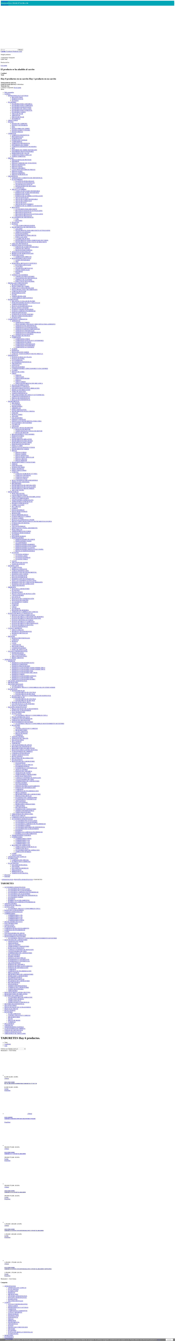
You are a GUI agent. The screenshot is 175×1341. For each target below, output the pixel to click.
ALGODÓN (15, 534)
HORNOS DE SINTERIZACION (25, 787)
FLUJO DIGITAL (13, 863)
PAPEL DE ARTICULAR (19, 649)
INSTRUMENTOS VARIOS (20, 449)
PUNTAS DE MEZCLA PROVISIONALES (25, 623)
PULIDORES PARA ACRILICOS (22, 110)
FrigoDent (7, 1090)
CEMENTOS (12, 133)
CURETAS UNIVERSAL (23, 475)
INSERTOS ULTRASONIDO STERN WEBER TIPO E (28, 669)
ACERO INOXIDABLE (22, 260)
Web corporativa (9, 92)
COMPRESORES (17, 837)
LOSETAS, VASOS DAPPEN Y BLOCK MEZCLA (27, 353)
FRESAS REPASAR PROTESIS (21, 160)
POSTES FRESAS (17, 132)
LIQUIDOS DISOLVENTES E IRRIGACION (25, 388)
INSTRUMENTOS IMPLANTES (22, 439)
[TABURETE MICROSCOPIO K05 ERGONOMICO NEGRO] (16, 1113)
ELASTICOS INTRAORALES (24, 181)
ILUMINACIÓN (13, 858)
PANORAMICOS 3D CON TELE (25, 699)
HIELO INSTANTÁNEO (19, 656)
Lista (5, 1046)
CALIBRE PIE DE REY (22, 238)
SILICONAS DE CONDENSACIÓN (23, 598)
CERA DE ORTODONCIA (20, 243)
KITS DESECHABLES (19, 536)
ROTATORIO (16, 725)
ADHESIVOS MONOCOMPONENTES (27, 329)
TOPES (17, 273)
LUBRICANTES (17, 567)
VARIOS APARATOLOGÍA (20, 755)
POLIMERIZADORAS (22, 766)
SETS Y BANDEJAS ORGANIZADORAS (25, 480)
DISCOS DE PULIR (18, 117)
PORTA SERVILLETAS (19, 409)
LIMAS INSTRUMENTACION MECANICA (29, 383)
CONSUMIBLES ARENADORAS (22, 298)
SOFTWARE (16, 866)
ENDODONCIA (13, 355)
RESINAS (15, 641)
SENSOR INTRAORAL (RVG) (21, 702)
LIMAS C (18, 380)
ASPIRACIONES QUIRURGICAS (26, 847)
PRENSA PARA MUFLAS (23, 796)
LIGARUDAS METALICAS (24, 268)
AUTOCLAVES (17, 713)
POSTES (10, 122)
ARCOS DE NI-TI (20, 202)
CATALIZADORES (18, 595)
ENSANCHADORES (18, 367)
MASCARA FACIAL (18, 493)
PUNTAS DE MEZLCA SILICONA (22, 625)
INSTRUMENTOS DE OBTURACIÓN (24, 485)
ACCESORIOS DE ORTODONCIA (23, 217)
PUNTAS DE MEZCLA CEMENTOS (23, 621)
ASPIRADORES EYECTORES (21, 531)
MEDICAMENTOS (18, 658)
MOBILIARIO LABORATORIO (25, 804)
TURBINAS (19, 735)
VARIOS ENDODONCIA (19, 393)
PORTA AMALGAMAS (19, 470)
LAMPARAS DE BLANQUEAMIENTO (24, 817)
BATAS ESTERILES (18, 510)
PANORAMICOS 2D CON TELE (25, 692)
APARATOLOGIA (10, 659)
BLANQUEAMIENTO (19, 284)
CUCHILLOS (16, 424)
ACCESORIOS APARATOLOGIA (22, 819)
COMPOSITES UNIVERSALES (25, 344)
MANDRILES (16, 118)
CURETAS (15, 472)
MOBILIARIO (8, 1335)
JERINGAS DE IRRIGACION (21, 390)
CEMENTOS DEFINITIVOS (20, 135)
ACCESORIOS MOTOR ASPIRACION (27, 850)
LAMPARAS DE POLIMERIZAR (22, 718)
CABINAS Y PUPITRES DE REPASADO (28, 778)
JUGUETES (15, 222)
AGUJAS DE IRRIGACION (20, 385)
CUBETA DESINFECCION (20, 570)
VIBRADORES (20, 806)
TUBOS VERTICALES (22, 270)
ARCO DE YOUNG (18, 490)
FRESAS (10, 158)
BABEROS (15, 524)
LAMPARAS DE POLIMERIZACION (27, 791)
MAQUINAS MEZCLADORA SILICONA (25, 750)
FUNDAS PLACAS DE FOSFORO (22, 314)
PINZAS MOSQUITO (22, 455)
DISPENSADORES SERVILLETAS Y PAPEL (29, 549)
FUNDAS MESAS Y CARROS (21, 516)
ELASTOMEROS (17, 179)
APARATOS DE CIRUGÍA (20, 738)
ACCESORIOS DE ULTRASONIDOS (27, 829)
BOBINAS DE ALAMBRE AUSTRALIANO (29, 196)
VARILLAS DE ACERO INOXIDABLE (27, 191)
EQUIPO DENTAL (17, 686)
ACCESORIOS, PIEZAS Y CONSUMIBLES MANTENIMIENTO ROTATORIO (39, 723)
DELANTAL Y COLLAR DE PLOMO (23, 301)
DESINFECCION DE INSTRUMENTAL (24, 572)
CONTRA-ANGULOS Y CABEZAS (26, 728)
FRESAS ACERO (17, 171)
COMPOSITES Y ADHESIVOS (17, 319)
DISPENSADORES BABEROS (25, 544)
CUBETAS (15, 605)
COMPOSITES (16, 337)
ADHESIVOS (16, 321)
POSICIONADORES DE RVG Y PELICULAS (26, 303)
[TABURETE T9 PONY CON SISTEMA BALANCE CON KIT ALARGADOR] (15, 1222)
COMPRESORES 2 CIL (22, 843)
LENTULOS (15, 365)
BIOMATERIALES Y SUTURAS (18, 95)
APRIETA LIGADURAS (22, 232)
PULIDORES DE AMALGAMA (21, 109)
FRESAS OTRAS (17, 166)
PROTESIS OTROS (18, 646)
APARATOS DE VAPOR (23, 773)
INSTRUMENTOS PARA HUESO (22, 441)
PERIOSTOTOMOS (18, 436)
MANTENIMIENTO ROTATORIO (22, 722)
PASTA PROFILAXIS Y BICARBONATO (24, 289)
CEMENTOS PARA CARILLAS (22, 155)
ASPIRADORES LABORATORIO (25, 774)
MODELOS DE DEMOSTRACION (22, 253)
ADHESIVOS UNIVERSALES (24, 330)
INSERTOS (11, 661)
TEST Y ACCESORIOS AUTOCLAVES (24, 580)
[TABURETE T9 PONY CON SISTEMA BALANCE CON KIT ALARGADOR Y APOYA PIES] (15, 1260)
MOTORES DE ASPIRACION (21, 845)
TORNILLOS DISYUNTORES (24, 276)
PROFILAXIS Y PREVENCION (18, 283)
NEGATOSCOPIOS (18, 740)
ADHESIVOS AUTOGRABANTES (26, 327)
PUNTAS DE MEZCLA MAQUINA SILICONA (26, 618)
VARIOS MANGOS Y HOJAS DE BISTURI (28, 431)
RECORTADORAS (21, 807)
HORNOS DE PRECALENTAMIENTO (27, 786)
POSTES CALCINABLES (20, 125)
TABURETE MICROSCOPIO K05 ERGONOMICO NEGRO (19, 1118)
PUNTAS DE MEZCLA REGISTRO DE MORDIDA (28, 616)
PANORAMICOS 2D (18, 690)
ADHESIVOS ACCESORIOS (24, 334)
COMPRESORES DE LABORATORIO (27, 781)
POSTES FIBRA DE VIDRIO (21, 128)
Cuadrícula (7, 1044)
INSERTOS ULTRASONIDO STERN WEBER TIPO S (28, 667)
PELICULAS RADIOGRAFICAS (22, 306)
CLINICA (7, 94)
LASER (14, 853)
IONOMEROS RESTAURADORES (23, 151)
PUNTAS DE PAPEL (18, 358)
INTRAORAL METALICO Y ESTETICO (24, 263)
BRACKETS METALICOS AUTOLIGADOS (29, 214)
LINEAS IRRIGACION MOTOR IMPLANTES (26, 496)
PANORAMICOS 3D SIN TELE (25, 700)
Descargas (7, 875)
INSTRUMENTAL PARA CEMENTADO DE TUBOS (31, 240)
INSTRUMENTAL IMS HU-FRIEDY (23, 488)
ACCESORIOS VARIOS (22, 825)
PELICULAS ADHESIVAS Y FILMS (23, 520)
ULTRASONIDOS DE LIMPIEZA (22, 751)
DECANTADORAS (21, 802)
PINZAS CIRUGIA (21, 459)
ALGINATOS (16, 608)
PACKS (17, 727)
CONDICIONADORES (19, 648)
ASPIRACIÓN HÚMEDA (23, 852)
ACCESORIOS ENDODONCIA (21, 362)
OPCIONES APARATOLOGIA (17, 681)
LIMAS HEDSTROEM (22, 378)
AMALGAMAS (13, 120)
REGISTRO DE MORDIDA (20, 610)
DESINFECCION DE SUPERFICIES (23, 579)
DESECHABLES (13, 492)
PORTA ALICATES (21, 237)
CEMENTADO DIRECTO (23, 257)
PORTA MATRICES (18, 469)
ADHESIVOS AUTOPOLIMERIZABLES (28, 332)
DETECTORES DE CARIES (20, 286)
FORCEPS (15, 413)
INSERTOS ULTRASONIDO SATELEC (24, 676)
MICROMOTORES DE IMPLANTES (23, 748)
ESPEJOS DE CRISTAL (22, 248)
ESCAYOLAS (16, 597)
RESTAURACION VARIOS (20, 352)
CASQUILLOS (16, 644)
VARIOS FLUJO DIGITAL (20, 873)
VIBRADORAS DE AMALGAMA (22, 814)
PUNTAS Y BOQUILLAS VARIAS (22, 620)
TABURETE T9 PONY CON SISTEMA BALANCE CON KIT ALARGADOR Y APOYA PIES (28, 1268)
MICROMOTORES (21, 730)
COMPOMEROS (17, 141)
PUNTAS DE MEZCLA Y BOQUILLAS (20, 613)
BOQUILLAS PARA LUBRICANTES (23, 615)
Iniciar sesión (4, 5)
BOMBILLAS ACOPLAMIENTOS (26, 833)
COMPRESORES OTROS (23, 838)
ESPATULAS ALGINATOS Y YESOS (23, 447)
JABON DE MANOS (18, 585)
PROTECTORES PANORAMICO (22, 316)
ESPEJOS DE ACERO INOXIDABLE (27, 247)
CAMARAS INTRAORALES (21, 753)
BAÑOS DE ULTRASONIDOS (21, 710)
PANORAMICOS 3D (18, 697)
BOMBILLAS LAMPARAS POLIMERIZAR (29, 832)
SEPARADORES (17, 406)
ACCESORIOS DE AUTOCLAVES (26, 820)
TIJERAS (14, 464)
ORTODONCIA (13, 176)
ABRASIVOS (16, 115)
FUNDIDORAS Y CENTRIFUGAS (26, 768)
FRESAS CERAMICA (18, 168)
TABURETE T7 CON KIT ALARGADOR (15, 1153)
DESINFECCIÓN (13, 566)
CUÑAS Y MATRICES (15, 628)
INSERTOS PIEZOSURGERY (21, 666)
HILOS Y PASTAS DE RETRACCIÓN (23, 593)
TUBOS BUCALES (18, 255)
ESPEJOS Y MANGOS (19, 419)
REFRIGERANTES (18, 653)
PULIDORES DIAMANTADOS (21, 107)
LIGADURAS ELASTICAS (23, 184)
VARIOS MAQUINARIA (23, 812)
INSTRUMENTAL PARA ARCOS (25, 235)
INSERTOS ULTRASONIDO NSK (22, 671)
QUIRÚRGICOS (17, 138)
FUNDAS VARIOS (17, 518)
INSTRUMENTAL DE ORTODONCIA (24, 227)
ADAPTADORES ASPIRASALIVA (22, 500)
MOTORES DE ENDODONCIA (22, 746)
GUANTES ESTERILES (22, 557)
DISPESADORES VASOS (23, 541)
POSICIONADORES (21, 234)
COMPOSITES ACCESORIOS (24, 347)
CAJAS (14, 643)
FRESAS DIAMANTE (18, 164)
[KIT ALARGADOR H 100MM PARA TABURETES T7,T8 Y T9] (15, 1075)
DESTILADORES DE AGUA (21, 717)
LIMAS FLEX (19, 377)
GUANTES (15, 552)
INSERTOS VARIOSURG (20, 664)
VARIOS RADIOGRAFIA (20, 304)
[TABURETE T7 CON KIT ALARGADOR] (15, 1145)
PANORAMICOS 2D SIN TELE (25, 694)
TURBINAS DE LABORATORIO (25, 809)
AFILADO (15, 416)
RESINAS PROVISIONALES (21, 638)
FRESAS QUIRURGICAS (20, 174)
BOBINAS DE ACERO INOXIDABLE (27, 192)
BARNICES (15, 350)
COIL (17, 219)
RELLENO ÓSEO (17, 97)
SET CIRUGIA (16, 506)
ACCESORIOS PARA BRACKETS (26, 209)
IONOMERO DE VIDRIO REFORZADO (24, 150)
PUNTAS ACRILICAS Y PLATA (22, 357)
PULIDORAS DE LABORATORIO (26, 797)
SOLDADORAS (20, 763)
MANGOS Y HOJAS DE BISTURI (22, 427)
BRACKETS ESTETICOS (23, 212)
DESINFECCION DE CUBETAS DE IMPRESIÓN (27, 582)
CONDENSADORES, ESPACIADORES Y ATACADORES (30, 368)
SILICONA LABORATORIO (20, 589)
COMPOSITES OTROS (22, 339)
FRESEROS (15, 161)
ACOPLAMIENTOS (21, 732)
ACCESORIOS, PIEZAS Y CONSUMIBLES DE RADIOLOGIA (31, 695)
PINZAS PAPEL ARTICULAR (24, 457)
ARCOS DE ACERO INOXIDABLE (26, 199)
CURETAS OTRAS (21, 478)
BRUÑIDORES (16, 483)
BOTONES (18, 220)
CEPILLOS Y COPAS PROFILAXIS (23, 288)
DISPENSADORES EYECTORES (25, 546)
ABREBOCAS (16, 408)
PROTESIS (11, 636)
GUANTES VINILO (21, 559)
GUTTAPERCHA (17, 360)
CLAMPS (15, 370)
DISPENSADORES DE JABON (25, 539)
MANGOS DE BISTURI (22, 429)
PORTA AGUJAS (17, 437)
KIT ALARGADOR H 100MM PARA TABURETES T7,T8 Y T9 (20, 1083)
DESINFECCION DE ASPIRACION (23, 584)
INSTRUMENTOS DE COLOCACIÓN (24, 487)
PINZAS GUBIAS (20, 452)
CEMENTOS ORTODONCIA (21, 143)
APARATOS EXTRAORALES (21, 252)
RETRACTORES (17, 414)
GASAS (14, 561)
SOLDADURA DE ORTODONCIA (26, 278)
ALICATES (18, 229)
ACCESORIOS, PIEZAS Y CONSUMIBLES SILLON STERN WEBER (33, 687)
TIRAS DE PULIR (17, 114)
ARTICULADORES (21, 769)
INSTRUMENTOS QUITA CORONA (23, 411)
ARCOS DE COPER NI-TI (23, 201)
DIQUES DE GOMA (18, 372)
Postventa (7, 876)
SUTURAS (15, 100)
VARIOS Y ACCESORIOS (20, 275)
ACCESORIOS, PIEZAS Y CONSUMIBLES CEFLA (31, 715)
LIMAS (14, 373)
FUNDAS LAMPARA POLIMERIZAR (23, 311)
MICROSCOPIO (13, 682)
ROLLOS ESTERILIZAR (19, 577)
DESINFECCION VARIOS (20, 574)
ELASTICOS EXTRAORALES (25, 183)
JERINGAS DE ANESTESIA (20, 482)
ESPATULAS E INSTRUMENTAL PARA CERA (26, 421)
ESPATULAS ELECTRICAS (24, 764)
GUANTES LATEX (21, 556)
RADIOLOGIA (12, 689)
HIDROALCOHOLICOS (19, 569)
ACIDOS (14, 349)
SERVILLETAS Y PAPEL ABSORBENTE (24, 528)
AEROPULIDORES (18, 736)
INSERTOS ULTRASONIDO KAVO (23, 663)
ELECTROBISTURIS (18, 712)
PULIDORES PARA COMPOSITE (22, 105)
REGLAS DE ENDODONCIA (21, 400)
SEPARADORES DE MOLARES (25, 186)
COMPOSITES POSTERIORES (25, 345)
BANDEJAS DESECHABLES (21, 533)
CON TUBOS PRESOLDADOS (25, 225)
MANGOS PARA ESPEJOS (23, 250)
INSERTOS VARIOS (18, 674)
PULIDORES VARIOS (19, 112)
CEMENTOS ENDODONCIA (21, 396)
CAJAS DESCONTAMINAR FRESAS (23, 169)
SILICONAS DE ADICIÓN (20, 600)
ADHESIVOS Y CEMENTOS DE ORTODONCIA (27, 178)
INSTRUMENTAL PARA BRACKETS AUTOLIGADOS (32, 230)
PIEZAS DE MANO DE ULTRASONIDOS (25, 709)
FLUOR (14, 294)
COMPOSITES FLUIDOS (23, 342)
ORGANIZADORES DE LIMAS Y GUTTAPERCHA (28, 395)
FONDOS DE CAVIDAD (19, 140)
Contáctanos (4, 1)
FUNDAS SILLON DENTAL (21, 523)
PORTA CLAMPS (17, 446)
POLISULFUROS (17, 592)
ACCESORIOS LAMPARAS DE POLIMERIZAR (30, 824)
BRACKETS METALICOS (23, 215)
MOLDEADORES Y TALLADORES (23, 434)
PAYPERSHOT (9, 1337)
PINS (13, 127)
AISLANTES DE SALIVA (20, 562)
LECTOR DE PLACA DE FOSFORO (23, 704)
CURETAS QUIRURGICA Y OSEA (26, 473)
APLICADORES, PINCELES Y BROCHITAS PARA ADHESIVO (35, 324)
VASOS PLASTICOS (18, 564)
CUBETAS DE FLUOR (19, 291)
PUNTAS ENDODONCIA (20, 626)
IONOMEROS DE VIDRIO (20, 145)
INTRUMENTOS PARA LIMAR (22, 442)
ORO (17, 261)
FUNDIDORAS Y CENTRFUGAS (25, 799)
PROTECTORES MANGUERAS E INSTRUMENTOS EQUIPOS (32, 521)
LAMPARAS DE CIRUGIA (20, 860)
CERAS (14, 607)
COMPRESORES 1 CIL (22, 842)
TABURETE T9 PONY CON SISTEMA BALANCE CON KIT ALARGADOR (23, 1230)
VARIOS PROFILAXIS (19, 296)
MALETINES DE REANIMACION (22, 758)
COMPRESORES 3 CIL (22, 840)
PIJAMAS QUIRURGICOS (20, 503)
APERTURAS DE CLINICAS (17, 856)
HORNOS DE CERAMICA (23, 771)
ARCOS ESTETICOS (22, 197)
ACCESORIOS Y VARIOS (20, 602)
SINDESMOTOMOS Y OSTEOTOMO (23, 462)
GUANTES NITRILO (22, 554)
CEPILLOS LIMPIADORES (20, 498)
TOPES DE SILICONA (19, 391)
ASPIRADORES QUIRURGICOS (22, 501)
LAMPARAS (19, 789)
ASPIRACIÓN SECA (21, 848)
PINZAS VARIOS (20, 454)
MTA (13, 148)
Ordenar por (4, 1049)
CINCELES (15, 426)
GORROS (15, 508)
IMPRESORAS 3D (17, 871)
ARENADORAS (20, 801)
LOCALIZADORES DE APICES (22, 745)
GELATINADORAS (21, 784)
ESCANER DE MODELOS (20, 868)
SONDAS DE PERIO (18, 467)
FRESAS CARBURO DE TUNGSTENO (24, 163)
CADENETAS (19, 187)
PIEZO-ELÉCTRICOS (18, 815)
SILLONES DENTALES (15, 684)
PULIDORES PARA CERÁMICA (22, 104)
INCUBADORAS (17, 759)
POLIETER (15, 603)
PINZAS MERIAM (21, 460)
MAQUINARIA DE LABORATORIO (23, 761)
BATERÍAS (18, 830)
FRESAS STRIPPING (18, 173)
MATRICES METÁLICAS (20, 633)
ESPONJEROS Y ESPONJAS (21, 386)
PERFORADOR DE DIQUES (21, 444)
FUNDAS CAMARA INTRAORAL (23, 309)
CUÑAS (14, 635)
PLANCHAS (16, 590)
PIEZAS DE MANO (21, 733)
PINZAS (14, 450)
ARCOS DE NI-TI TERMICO (24, 204)
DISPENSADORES (18, 538)
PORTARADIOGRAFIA (19, 312)
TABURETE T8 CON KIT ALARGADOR (15, 1191)
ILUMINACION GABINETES (21, 861)
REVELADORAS (17, 756)
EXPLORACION (17, 465)
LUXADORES (16, 404)
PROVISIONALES (17, 137)
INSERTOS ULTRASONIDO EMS (22, 677)
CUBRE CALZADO (18, 505)
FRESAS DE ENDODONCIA (21, 398)
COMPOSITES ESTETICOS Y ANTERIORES (29, 340)
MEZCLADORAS (21, 792)
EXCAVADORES (17, 418)
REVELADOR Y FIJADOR (20, 307)
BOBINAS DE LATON (22, 194)
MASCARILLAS (17, 529)
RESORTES (19, 271)
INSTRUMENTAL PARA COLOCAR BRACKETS (31, 242)
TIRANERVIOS (17, 363)
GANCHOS (19, 266)
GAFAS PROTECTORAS (20, 495)
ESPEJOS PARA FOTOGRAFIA (22, 245)
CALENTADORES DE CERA (24, 779)
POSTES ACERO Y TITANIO (21, 130)
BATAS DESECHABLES (19, 511)
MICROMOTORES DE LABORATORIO (28, 794)
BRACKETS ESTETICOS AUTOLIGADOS (28, 210)
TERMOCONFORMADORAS (24, 810)
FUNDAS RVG (16, 317)
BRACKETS (16, 207)
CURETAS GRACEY (22, 477)
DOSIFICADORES (21, 783)
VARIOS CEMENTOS (18, 156)
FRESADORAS (16, 870)
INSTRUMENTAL (14, 401)
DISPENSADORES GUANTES (25, 547)
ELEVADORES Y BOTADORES (22, 423)
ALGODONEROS (21, 543)
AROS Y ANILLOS (18, 630)
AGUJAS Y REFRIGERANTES (17, 651)
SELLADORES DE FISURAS (21, 335)
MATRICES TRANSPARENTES (22, 631)
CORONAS (15, 640)
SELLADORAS (16, 741)
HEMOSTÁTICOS (17, 99)
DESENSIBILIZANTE (19, 293)
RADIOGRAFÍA (13, 299)
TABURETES (16, 743)
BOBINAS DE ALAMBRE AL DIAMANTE (28, 206)
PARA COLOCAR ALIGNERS (24, 281)
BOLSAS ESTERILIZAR (19, 575)
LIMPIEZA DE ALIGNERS (23, 280)
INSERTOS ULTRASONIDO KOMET (23, 679)
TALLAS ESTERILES (18, 526)
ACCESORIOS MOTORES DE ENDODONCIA (30, 827)
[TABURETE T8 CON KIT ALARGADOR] (15, 1184)
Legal (158, 1339)
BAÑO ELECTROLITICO (23, 776)
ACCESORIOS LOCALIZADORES (26, 822)
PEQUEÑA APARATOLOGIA (17, 707)
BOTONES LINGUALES (23, 265)
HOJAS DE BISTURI (21, 432)
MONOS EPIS (16, 513)
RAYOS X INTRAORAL (19, 705)
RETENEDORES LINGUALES (21, 258)
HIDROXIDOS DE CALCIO (20, 153)
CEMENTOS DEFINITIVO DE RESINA (24, 146)
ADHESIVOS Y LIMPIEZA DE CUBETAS (25, 612)
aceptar (169, 1339)
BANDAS (15, 224)
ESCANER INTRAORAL (20, 865)
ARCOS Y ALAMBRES (19, 189)
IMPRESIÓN (12, 587)
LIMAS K (18, 375)
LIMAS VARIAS (20, 381)
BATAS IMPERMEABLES (20, 515)
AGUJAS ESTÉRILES (18, 654)
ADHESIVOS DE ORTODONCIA (25, 326)
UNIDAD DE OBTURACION (21, 720)
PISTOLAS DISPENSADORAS (25, 551)
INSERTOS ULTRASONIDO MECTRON (24, 672)
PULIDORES (12, 102)
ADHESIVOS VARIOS (22, 322)
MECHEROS (16, 403)
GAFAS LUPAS (17, 855)
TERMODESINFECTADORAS (21, 835)
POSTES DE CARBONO (19, 123)
